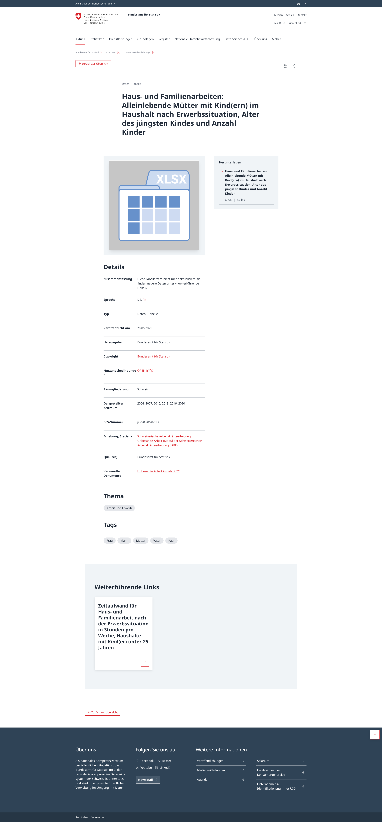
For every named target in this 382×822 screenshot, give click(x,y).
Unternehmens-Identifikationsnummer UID (276, 786)
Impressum (97, 817)
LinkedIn (165, 768)
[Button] (145, 663)
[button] (80, 39)
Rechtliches (82, 817)
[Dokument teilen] (293, 66)
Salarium (263, 761)
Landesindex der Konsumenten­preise (271, 772)
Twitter (166, 761)
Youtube (146, 768)
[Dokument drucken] (285, 66)
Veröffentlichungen (210, 761)
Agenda (202, 780)
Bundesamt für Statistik (144, 14)
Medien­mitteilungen (211, 770)
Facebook (147, 761)
